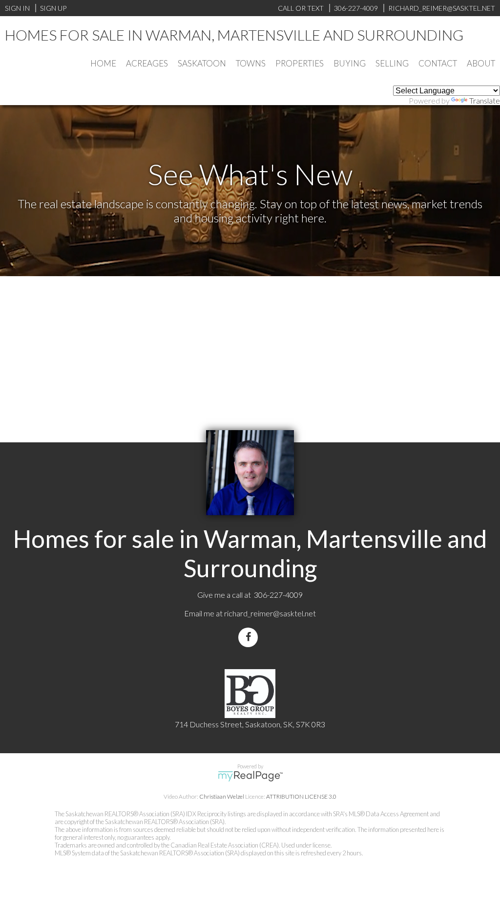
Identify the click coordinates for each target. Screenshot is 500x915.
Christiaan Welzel (221, 796)
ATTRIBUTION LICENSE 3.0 (301, 796)
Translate (484, 100)
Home (103, 63)
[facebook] (250, 637)
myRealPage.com (250, 776)
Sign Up (53, 8)
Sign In (17, 8)
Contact (437, 63)
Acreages (147, 63)
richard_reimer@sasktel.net (270, 613)
